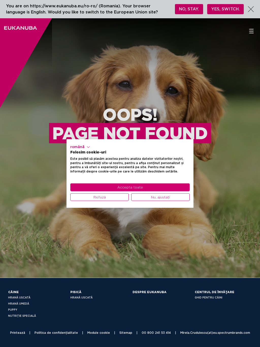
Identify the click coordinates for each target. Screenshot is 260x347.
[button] (80, 147)
